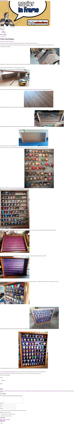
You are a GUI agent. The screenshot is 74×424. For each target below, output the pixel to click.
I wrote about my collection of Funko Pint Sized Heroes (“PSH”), (14, 43)
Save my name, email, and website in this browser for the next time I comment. (13, 410)
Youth (62, 390)
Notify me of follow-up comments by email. (8, 414)
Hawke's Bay (19, 390)
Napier (44, 390)
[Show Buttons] (2, 420)
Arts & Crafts (10, 390)
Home (3, 30)
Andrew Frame (11, 41)
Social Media (27, 390)
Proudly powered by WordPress (5, 419)
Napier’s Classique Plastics (13, 281)
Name (1, 404)
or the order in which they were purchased (17, 187)
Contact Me (4, 32)
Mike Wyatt (39, 89)
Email (1, 406)
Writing (30, 390)
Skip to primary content (3, 0)
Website (1, 408)
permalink (1, 391)
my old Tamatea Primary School (30, 89)
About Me (3, 31)
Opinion (23, 390)
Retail (50, 390)
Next (5, 36)
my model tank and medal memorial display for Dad (11, 371)
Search (1, 26)
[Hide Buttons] (2, 421)
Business (37, 390)
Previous (2, 36)
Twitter (57, 390)
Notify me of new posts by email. (6, 415)
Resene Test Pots (10, 230)
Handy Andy (15, 390)
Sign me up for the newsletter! (6, 412)
